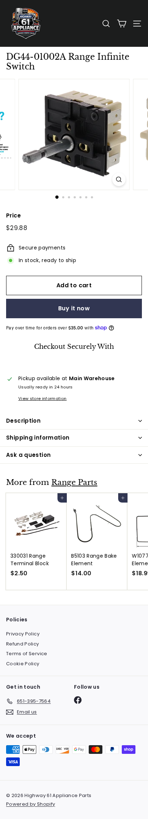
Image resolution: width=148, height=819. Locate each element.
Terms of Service (26, 653)
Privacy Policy (23, 633)
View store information (42, 398)
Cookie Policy (23, 663)
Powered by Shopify (30, 804)
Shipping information (38, 437)
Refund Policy (22, 643)
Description (23, 420)
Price (13, 215)
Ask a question (28, 455)
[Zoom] (119, 179)
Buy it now (74, 308)
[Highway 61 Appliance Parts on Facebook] (78, 700)
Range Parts (74, 482)
